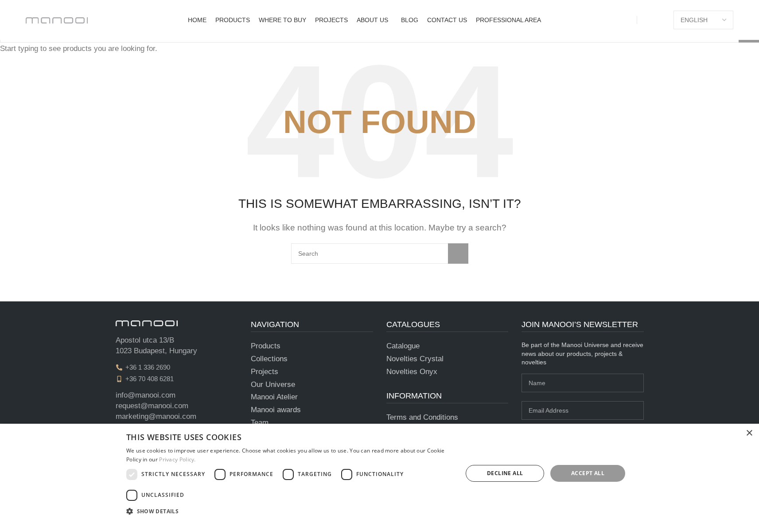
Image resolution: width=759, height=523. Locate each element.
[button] (289, 511)
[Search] (661, 20)
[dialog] (379, 473)
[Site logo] (57, 20)
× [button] (749, 433)
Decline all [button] (505, 473)
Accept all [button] (587, 473)
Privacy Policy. (177, 459)
